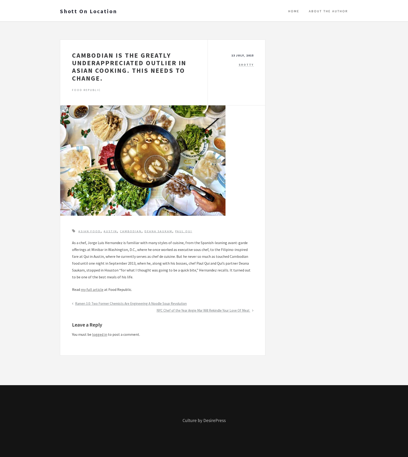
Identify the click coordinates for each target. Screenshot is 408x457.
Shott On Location (88, 11)
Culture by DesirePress (204, 420)
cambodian (131, 231)
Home (293, 11)
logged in (99, 334)
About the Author (328, 11)
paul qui (183, 231)
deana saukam (158, 231)
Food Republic (86, 90)
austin (110, 231)
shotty (246, 64)
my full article (92, 289)
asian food (89, 231)
